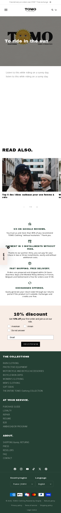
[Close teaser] (8, 247)
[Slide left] (24, 207)
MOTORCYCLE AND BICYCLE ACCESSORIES (23, 371)
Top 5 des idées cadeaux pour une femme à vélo (28, 196)
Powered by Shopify (33, 501)
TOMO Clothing (19, 501)
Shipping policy (46, 505)
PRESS (6, 446)
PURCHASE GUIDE (11, 406)
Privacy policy (16, 505)
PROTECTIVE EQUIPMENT (15, 367)
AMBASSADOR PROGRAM (15, 426)
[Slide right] (37, 207)
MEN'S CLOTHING (11, 382)
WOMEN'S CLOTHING (13, 379)
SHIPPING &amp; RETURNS (16, 442)
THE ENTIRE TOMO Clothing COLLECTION (23, 390)
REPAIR (6, 414)
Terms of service (31, 505)
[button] (3, 256)
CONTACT (7, 458)
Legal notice (32, 510)
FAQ (5, 454)
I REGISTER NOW (30, 344)
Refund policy (49, 501)
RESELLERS (8, 450)
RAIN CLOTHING (11, 363)
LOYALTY (7, 410)
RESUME (7, 418)
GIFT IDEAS (8, 386)
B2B (5, 422)
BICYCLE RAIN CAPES (13, 375)
